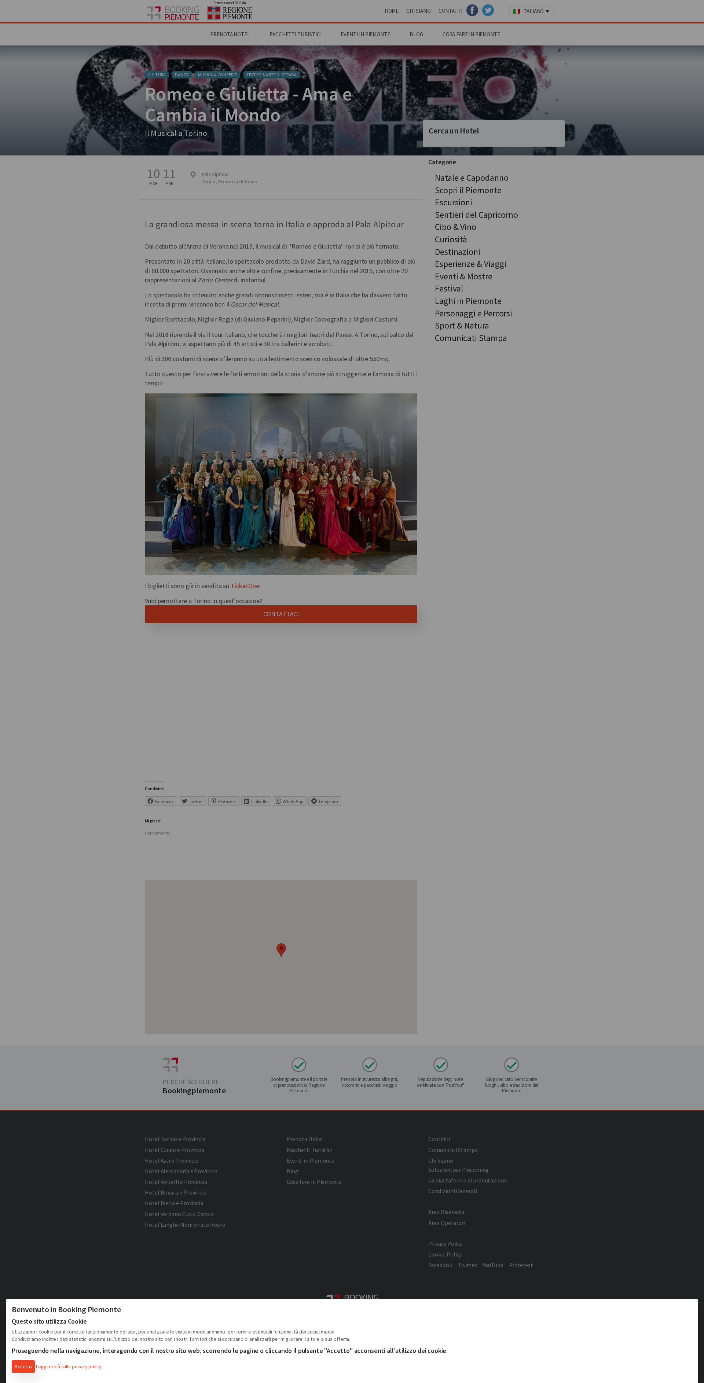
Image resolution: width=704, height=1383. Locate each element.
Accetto (23, 1366)
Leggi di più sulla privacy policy (69, 1366)
